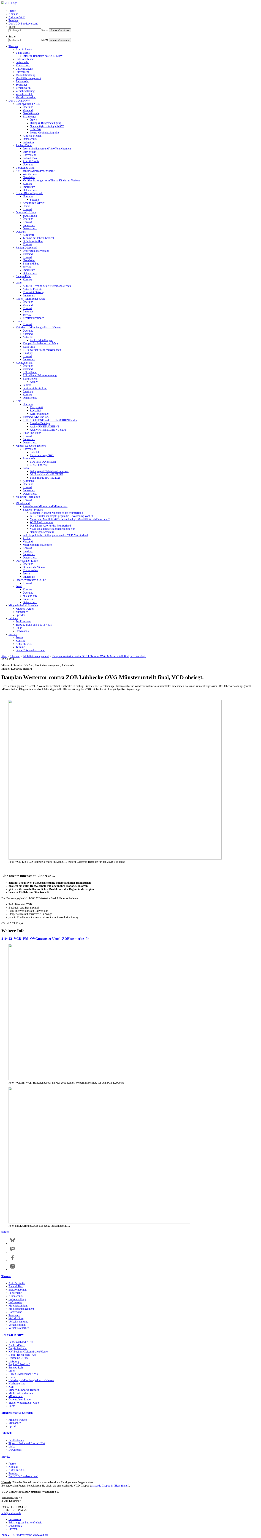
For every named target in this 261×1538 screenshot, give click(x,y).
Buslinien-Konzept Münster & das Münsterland (56, 512)
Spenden (20, 615)
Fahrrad (27, 384)
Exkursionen (30, 378)
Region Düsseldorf (26, 247)
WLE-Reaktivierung (41, 522)
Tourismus (21, 84)
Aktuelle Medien (32, 135)
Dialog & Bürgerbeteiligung (45, 122)
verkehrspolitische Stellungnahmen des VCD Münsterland (55, 535)
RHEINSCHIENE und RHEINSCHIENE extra (50, 420)
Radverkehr (22, 81)
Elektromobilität (25, 59)
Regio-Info (29, 346)
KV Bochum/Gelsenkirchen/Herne (35, 170)
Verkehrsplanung (25, 90)
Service (27, 266)
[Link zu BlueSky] (13, 1243)
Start (4, 656)
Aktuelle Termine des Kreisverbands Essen (47, 285)
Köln (18, 400)
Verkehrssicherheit (26, 97)
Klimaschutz (23, 65)
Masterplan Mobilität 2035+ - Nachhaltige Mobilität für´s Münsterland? (70, 519)
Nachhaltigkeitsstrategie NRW (47, 126)
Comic (26, 206)
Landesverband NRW (28, 103)
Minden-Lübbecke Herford (31, 445)
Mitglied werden (25, 608)
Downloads (22, 630)
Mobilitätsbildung (25, 75)
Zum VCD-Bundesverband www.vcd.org (24, 1534)
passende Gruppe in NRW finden (109, 1485)
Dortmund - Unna (26, 212)
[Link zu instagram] (13, 1269)
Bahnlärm (28, 142)
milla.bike (35, 452)
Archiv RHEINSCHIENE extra (48, 429)
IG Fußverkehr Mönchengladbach (42, 349)
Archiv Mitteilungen (41, 340)
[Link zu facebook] (13, 1260)
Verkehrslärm (23, 87)
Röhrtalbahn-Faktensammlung (40, 375)
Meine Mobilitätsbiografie (44, 132)
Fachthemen (29, 116)
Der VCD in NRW (19, 100)
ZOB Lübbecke (39, 464)
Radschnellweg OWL (42, 455)
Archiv (34, 381)
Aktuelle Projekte (32, 289)
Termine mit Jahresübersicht (38, 237)
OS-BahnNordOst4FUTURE (46, 474)
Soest (19, 586)
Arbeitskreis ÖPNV (34, 202)
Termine (13, 20)
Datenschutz (30, 138)
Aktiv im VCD (17, 17)
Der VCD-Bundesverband (23, 23)
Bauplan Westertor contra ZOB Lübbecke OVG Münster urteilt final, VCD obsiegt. (99, 656)
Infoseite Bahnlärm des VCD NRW (43, 55)
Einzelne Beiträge (40, 423)
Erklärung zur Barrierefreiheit (25, 1522)
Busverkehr (29, 458)
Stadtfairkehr (30, 215)
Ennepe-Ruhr (23, 276)
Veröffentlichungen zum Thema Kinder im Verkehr (51, 180)
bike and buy (30, 595)
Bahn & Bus (23, 52)
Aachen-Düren (24, 145)
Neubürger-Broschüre (42, 531)
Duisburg (21, 231)
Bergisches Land (25, 167)
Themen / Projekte (33, 509)
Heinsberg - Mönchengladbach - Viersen (38, 327)
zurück (5, 1231)
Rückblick (35, 410)
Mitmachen (22, 611)
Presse (12, 10)
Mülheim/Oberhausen (28, 496)
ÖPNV (34, 119)
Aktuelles (28, 337)
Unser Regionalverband (36, 250)
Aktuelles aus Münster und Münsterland (45, 506)
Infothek (13, 618)
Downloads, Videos (34, 567)
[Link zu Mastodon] (13, 1251)
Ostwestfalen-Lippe (27, 560)
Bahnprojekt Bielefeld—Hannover (49, 471)
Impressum (29, 186)
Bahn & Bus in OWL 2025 (45, 477)
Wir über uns (30, 174)
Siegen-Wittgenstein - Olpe (31, 579)
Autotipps (28, 480)
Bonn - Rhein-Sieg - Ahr (29, 193)
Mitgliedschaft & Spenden (37, 544)
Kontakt (13, 13)
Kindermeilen (30, 570)
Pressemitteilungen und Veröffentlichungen (47, 148)
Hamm (19, 321)
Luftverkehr (22, 71)
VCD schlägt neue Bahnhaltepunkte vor (52, 528)
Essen (19, 282)
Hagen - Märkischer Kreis (30, 298)
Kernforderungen (39, 413)
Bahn (26, 468)
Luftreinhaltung (24, 68)
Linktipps (28, 311)
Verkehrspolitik (24, 94)
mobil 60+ (35, 129)
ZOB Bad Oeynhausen (43, 461)
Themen (13, 46)
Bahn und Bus (31, 263)
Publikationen (23, 621)
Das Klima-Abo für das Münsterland (50, 525)
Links (19, 627)
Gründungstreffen (33, 241)
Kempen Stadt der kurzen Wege (40, 343)
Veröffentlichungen (33, 317)
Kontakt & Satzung (33, 292)
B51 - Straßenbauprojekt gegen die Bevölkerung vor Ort (61, 515)
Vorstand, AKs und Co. (36, 416)
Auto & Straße (24, 49)
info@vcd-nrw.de (11, 1513)
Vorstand (28, 110)
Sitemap (13, 1528)
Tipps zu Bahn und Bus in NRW (34, 624)
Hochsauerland (24, 362)
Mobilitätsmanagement (28, 78)
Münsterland (23, 503)
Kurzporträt (36, 407)
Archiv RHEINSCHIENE (44, 426)
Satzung (34, 199)
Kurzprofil (28, 234)
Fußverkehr (22, 62)
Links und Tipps (32, 432)
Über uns (28, 106)
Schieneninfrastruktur (35, 388)
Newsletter (29, 177)
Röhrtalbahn (30, 372)
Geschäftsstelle (31, 113)
